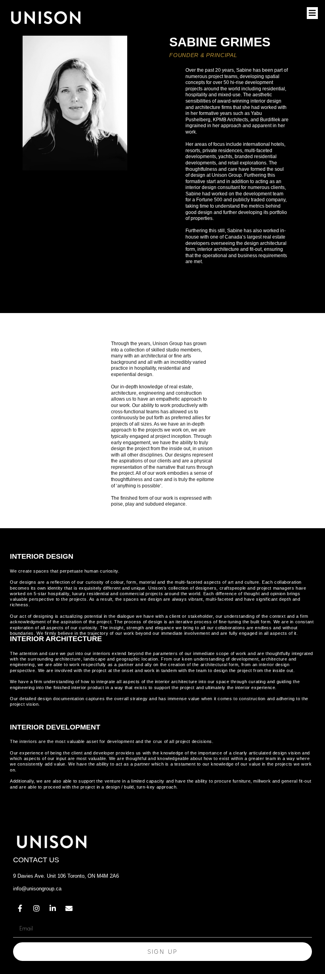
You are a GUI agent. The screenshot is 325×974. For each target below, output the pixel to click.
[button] (312, 13)
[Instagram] (36, 908)
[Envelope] (69, 908)
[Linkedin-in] (53, 908)
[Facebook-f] (20, 908)
